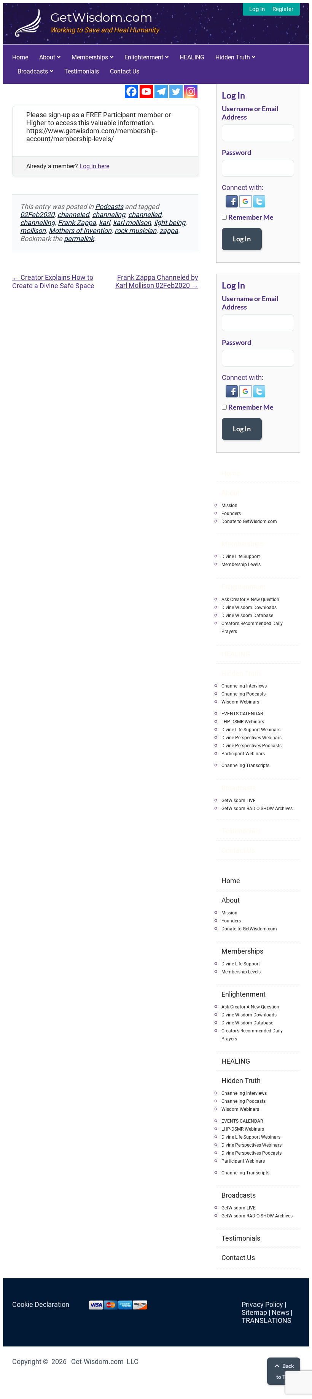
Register (282, 9)
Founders (231, 513)
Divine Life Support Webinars (250, 729)
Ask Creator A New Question (250, 599)
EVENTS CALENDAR (242, 713)
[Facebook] (131, 91)
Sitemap (254, 1312)
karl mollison (132, 223)
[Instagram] (190, 91)
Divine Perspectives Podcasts (251, 745)
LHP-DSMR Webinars (242, 721)
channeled (73, 215)
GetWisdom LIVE (238, 800)
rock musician (135, 230)
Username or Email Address (250, 112)
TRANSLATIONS (266, 1320)
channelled (144, 215)
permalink (79, 238)
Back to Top (285, 1371)
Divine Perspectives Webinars (251, 737)
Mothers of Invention (80, 230)
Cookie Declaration (40, 1304)
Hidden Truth (232, 57)
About (47, 57)
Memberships (90, 57)
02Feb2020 (37, 215)
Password (236, 152)
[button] (232, 205)
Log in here (94, 166)
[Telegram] (161, 91)
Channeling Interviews (244, 686)
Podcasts (109, 207)
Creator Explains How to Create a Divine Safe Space (53, 281)
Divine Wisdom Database (247, 615)
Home (20, 57)
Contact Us (124, 71)
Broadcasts (33, 71)
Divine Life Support (240, 556)
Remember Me (251, 217)
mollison (33, 230)
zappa (168, 230)
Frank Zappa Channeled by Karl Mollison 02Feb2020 (156, 281)
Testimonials (81, 71)
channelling (37, 223)
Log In (257, 9)
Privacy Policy (262, 1304)
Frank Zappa (77, 223)
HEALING (192, 57)
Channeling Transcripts (245, 765)
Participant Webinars (243, 753)
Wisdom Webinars (240, 702)
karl (104, 223)
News (280, 1312)
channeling (108, 215)
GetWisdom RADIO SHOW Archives (257, 808)
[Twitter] (176, 91)
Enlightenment (143, 57)
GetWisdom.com (101, 17)
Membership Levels (241, 564)
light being (169, 223)
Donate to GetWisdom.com (249, 521)
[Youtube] (146, 91)
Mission (229, 505)
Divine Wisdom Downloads (249, 607)
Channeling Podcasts (243, 694)
